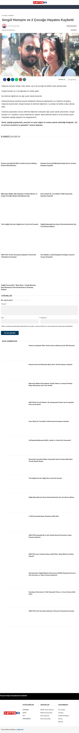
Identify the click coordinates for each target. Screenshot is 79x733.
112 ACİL (5, 23)
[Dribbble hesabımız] (41, 729)
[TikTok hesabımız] (34, 729)
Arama (59, 9)
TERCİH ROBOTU (8, 47)
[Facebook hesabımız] (7, 729)
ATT (4, 31)
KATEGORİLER (7, 16)
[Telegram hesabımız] (48, 729)
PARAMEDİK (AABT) (9, 35)
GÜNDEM (5, 20)
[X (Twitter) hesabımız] (14, 729)
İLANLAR (5, 43)
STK (4, 39)
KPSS (4, 27)
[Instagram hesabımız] (20, 729)
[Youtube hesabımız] (27, 729)
